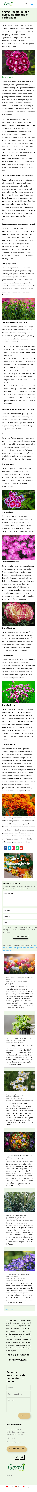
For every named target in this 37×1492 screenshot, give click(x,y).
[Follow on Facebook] (5, 848)
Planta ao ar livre (27, 1101)
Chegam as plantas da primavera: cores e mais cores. (18, 1096)
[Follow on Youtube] (21, 848)
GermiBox (18, 859)
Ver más (18, 871)
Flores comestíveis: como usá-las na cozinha (19, 1156)
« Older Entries (9, 1310)
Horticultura (9, 1101)
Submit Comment (21, 937)
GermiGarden (11, 981)
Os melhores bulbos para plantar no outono (19, 978)
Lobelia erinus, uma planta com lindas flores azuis (17, 1275)
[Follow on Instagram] (13, 848)
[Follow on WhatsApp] (17, 848)
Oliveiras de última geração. (16, 1216)
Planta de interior (18, 1043)
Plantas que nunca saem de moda (18, 1038)
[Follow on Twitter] (9, 848)
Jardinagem (9, 984)
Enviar (24, 1415)
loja (8, 836)
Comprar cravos (7, 77)
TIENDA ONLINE (16, 1449)
